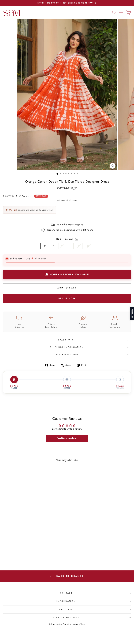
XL (78, 246)
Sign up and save (66, 617)
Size (65, 238)
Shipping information (67, 347)
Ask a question (67, 354)
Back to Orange (69, 576)
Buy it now (67, 298)
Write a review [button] (67, 438)
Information (66, 601)
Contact (66, 593)
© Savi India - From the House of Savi (67, 624)
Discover (66, 609)
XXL (89, 246)
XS (44, 246)
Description (67, 340)
